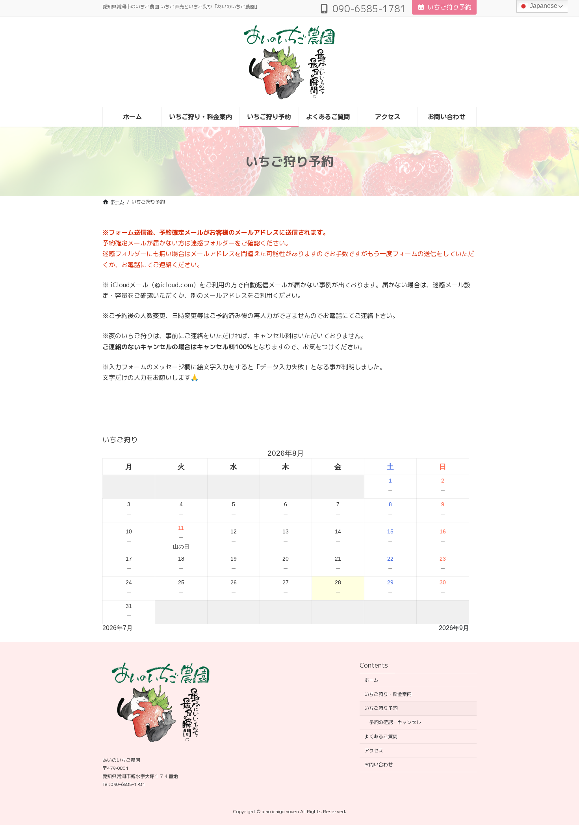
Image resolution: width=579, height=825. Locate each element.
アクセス (373, 750)
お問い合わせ (378, 764)
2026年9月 (454, 628)
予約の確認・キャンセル (395, 722)
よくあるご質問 (380, 736)
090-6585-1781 (128, 784)
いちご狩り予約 (449, 7)
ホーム (371, 680)
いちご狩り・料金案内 (388, 693)
